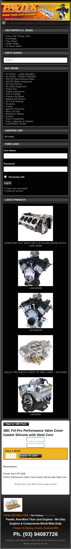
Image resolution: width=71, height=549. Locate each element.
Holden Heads (12, 43)
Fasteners (10, 104)
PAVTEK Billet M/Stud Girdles (20, 79)
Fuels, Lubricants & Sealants (19, 121)
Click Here (50, 515)
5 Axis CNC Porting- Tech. (18, 36)
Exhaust (10, 116)
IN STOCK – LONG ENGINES (20, 74)
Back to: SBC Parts (16, 424)
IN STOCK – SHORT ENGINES (21, 76)
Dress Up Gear (13, 111)
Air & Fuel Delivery (15, 101)
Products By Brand (15, 96)
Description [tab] (10, 466)
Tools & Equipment (15, 119)
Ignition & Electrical (15, 109)
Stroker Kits (11, 89)
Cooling (9, 106)
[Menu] (4, 23)
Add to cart (30, 456)
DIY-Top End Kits (14, 84)
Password (9, 163)
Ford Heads (11, 38)
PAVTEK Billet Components (19, 81)
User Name (10, 150)
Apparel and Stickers (16, 99)
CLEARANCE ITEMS (16, 124)
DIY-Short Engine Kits (16, 86)
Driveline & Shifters (15, 114)
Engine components (15, 91)
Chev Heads (11, 41)
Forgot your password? (16, 188)
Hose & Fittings (13, 94)
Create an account (14, 191)
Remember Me (16, 177)
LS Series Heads (14, 46)
